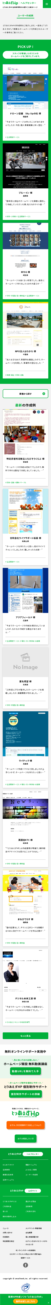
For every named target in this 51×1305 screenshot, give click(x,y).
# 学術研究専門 (24, 1022)
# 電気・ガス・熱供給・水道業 (30, 641)
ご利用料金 (7, 1206)
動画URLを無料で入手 (25, 1071)
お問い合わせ (7, 1232)
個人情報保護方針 (32, 1237)
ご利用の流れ (31, 1211)
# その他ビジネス (11, 1022)
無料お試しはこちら (25, 1301)
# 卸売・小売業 (10, 216)
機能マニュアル (31, 1165)
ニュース (6, 1228)
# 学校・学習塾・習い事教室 (15, 296)
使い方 (5, 1211)
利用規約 (6, 1237)
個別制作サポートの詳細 (25, 1094)
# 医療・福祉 (9, 375)
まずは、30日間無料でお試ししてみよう (25, 1125)
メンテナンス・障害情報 (34, 1228)
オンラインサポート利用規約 (25, 1250)
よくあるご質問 (31, 1169)
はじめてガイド (8, 1165)
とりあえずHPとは (10, 1201)
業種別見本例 (8, 1174)
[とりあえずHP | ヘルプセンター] (19, 3)
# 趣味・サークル (20, 482)
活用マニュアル (8, 1180)
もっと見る (25, 1035)
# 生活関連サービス (12, 137)
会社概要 (29, 1232)
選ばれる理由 (31, 1201)
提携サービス (25, 1258)
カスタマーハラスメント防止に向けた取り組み (25, 1254)
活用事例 (29, 1206)
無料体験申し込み (9, 1216)
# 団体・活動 (19, 375)
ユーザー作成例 (32, 1174)
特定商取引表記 (8, 1241)
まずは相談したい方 (25, 1138)
